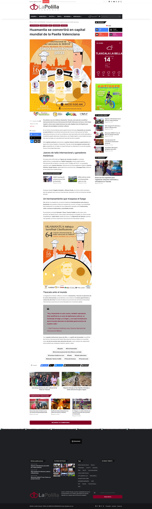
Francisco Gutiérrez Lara (56, 355)
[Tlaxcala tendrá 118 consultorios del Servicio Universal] (99, 142)
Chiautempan (81, 467)
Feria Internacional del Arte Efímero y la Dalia (67, 352)
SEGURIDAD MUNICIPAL (83, 481)
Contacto (114, 506)
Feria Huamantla (72, 348)
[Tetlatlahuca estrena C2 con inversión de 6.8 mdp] (64, 474)
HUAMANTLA (43, 25)
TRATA (59, 16)
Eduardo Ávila (36, 121)
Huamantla (95, 467)
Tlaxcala (84, 483)
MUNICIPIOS (42, 16)
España (60, 348)
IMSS (79, 470)
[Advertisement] (92, 8)
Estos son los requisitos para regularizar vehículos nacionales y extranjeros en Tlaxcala (106, 179)
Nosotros (119, 506)
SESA (92, 481)
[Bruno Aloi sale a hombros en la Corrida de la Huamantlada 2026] (39, 404)
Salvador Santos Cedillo (54, 359)
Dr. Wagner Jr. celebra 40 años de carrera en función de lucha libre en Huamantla (81, 412)
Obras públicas (93, 475)
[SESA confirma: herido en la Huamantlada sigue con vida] (72, 179)
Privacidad (108, 506)
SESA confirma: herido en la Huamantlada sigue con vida (84, 179)
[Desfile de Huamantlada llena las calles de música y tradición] (60, 404)
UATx (79, 486)
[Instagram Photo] (12, 441)
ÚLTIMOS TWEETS (107, 461)
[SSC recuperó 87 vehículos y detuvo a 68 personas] (99, 128)
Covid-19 (88, 467)
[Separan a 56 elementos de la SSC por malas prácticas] (99, 121)
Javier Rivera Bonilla (92, 470)
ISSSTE (84, 470)
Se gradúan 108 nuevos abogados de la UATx (61, 1)
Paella (70, 355)
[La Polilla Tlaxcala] (44, 7)
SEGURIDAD (67, 16)
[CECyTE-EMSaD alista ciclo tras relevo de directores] (56, 474)
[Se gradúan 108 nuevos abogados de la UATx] (99, 150)
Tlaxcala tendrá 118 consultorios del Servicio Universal (111, 141)
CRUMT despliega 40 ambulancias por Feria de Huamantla (59, 179)
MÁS (35, 22)
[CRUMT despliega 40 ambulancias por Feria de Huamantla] (47, 179)
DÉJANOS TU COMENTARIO (61, 422)
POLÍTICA (51, 16)
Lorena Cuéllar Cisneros (83, 473)
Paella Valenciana (81, 355)
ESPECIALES (76, 16)
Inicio (32, 22)
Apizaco (93, 465)
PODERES (33, 16)
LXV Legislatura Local (83, 475)
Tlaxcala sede (84, 359)
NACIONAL (64, 25)
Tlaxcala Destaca (70, 359)
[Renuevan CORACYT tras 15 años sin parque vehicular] (99, 135)
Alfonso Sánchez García (83, 465)
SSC (79, 483)
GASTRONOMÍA (41, 22)
